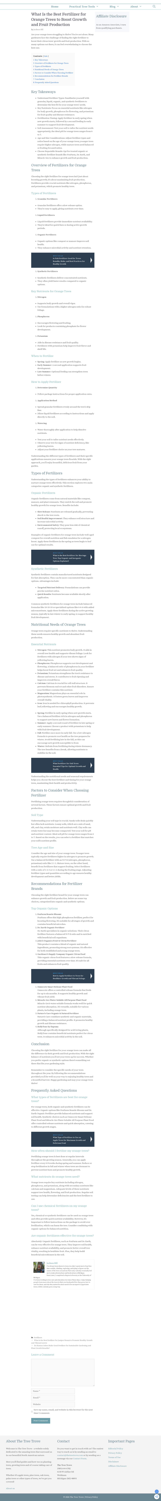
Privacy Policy (115, 1453)
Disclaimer (113, 1461)
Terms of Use (114, 1457)
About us (10, 1488)
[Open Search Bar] (154, 6)
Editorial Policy (115, 1448)
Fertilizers (38, 1338)
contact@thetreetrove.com (70, 1455)
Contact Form (79, 1458)
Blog (112, 6)
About (134, 6)
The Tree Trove (77, 1497)
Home (54, 6)
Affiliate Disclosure (117, 1466)
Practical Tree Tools (82, 6)
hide (46, 56)
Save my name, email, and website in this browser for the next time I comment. (63, 1411)
